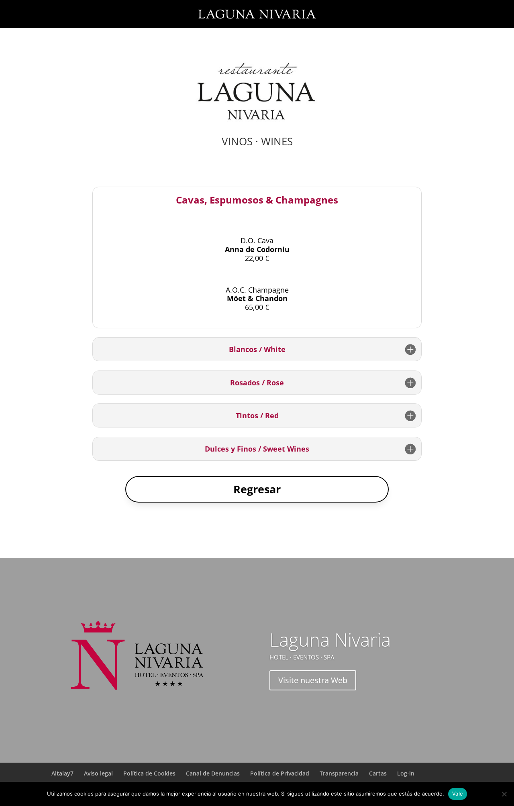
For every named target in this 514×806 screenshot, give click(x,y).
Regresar (257, 489)
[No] (504, 794)
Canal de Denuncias (213, 773)
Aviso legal (98, 773)
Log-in (405, 773)
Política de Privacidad (279, 773)
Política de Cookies (149, 773)
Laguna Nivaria (330, 639)
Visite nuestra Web (312, 680)
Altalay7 (62, 773)
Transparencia (339, 773)
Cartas (378, 773)
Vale (457, 793)
